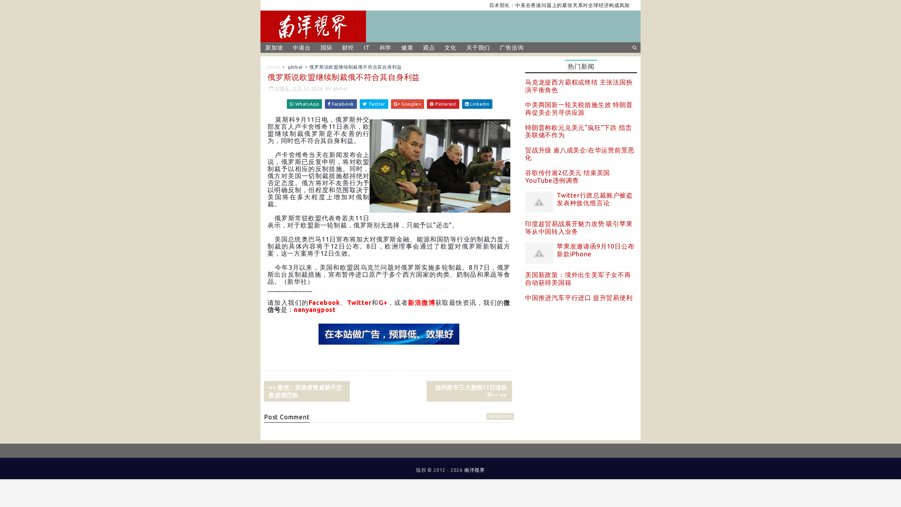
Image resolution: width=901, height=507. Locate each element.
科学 (386, 47)
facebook (500, 416)
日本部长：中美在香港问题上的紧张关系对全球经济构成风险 (546, 5)
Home (274, 66)
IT (367, 47)
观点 (429, 47)
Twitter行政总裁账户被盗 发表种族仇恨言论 (595, 199)
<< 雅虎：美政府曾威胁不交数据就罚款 (305, 391)
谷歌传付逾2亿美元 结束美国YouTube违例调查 (567, 176)
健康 (407, 47)
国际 (327, 47)
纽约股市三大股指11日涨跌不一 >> (471, 391)
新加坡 (274, 47)
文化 (450, 47)
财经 (348, 47)
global (295, 66)
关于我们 (478, 47)
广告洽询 (511, 47)
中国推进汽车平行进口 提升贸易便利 (579, 297)
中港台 (301, 47)
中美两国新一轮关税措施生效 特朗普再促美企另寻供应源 (579, 108)
